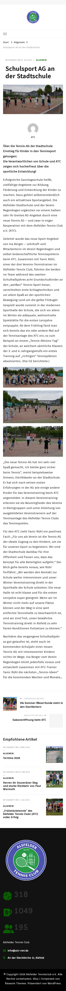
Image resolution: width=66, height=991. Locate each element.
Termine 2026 (11, 758)
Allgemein (41, 60)
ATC (33, 137)
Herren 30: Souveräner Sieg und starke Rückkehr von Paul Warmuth (22, 786)
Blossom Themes (15, 983)
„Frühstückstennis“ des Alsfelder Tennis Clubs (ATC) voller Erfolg (20, 814)
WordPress (54, 983)
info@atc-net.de (18, 950)
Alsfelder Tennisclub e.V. (41, 974)
